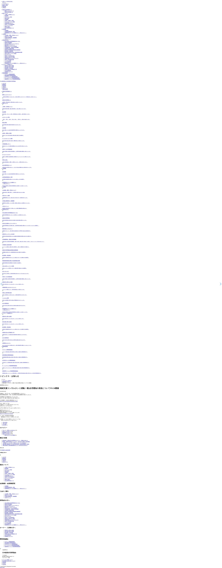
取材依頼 (4, 6)
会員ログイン (5, 461)
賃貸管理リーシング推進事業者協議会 (12, 79)
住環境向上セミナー (9, 71)
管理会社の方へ (5, 40)
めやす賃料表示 (8, 62)
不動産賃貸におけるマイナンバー (11, 58)
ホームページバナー (9, 25)
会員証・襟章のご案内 (9, 20)
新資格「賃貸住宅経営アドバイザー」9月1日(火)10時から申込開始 (16, 441)
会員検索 (6, 19)
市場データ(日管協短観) (9, 24)
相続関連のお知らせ (6, 432)
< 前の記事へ (5, 422)
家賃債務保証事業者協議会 (10, 75)
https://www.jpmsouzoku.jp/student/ (6, 413)
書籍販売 (4, 84)
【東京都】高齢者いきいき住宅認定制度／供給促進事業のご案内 (15, 444)
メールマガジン (5, 3)
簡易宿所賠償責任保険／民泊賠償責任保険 (13, 52)
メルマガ (4, 83)
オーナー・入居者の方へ (7, 64)
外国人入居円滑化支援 (9, 59)
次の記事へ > (5, 424)
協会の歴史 (7, 18)
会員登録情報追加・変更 (10, 31)
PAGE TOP (2, 567)
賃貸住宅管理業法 (8, 42)
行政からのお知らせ (6, 433)
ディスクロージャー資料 (10, 21)
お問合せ (4, 7)
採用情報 (4, 562)
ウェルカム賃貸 (8, 60)
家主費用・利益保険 (9, 51)
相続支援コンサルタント (10, 506)
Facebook (4, 564)
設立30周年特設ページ (9, 27)
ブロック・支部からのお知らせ (8, 430)
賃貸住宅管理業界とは (7, 9)
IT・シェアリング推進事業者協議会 (12, 77)
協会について (5, 13)
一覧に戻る (4, 423)
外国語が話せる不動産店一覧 (11, 69)
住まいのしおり (8, 54)
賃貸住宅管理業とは (9, 12)
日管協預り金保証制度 (9, 48)
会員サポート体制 (8, 36)
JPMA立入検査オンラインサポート (12, 43)
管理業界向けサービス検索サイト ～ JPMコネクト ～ (15, 32)
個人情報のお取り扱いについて (8, 561)
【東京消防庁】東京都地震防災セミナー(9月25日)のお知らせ (14, 445)
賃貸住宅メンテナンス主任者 (11, 46)
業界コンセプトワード (9, 10)
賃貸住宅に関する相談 (9, 65)
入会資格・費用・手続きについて (11, 35)
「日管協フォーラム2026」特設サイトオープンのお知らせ (14, 442)
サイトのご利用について (7, 559)
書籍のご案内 (5, 5)
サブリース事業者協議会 (10, 74)
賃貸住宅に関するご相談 (10, 57)
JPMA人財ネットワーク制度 (10, 53)
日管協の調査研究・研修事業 (11, 37)
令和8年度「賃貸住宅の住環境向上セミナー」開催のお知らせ (15, 440)
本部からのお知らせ (6, 431)
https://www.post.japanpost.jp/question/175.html (9, 401)
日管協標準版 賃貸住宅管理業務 (11, 47)
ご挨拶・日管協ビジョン (10, 14)
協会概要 (6, 15)
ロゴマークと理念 (8, 17)
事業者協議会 (5, 72)
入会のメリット (8, 38)
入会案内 (4, 34)
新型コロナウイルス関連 (10, 435)
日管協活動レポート (9, 23)
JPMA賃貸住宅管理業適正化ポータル (12, 41)
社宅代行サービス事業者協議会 (11, 76)
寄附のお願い (7, 26)
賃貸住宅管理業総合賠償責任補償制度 (12, 49)
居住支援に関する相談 (9, 66)
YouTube (4, 563)
